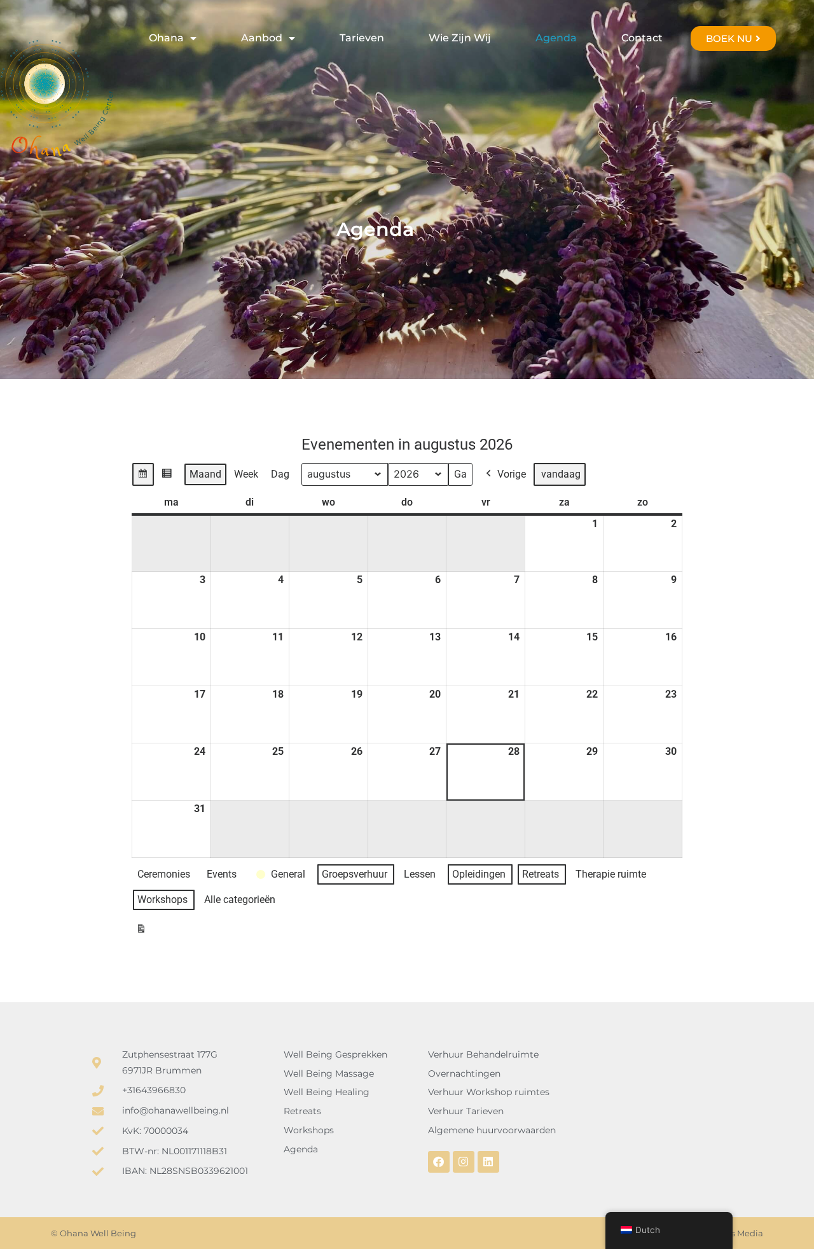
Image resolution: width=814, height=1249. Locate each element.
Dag (280, 474)
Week (246, 474)
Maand (205, 474)
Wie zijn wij (460, 38)
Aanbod (261, 38)
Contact (642, 38)
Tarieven (362, 38)
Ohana (166, 38)
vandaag (561, 474)
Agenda (556, 38)
